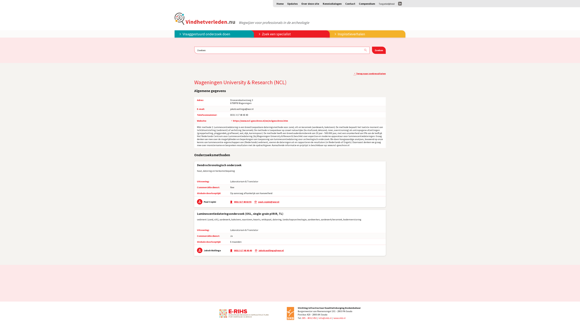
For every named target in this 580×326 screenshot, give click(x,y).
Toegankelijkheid (387, 3)
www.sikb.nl (340, 318)
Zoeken (379, 50)
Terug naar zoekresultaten (371, 73)
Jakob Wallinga (212, 250)
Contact (350, 3)
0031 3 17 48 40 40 (239, 114)
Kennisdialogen (332, 3)
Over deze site (310, 3)
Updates (292, 3)
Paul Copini (210, 201)
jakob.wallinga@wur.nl (242, 108)
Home (280, 3)
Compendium (367, 3)
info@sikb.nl (325, 318)
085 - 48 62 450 (309, 318)
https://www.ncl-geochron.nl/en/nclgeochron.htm (260, 120)
